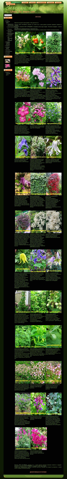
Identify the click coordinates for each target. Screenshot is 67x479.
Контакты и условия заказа (34, 475)
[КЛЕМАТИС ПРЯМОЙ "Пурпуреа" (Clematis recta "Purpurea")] (23, 233)
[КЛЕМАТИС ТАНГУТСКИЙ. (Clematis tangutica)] (23, 272)
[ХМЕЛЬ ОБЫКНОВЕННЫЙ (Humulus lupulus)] (23, 313)
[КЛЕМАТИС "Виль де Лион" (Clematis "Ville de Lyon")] (23, 125)
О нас (8, 2)
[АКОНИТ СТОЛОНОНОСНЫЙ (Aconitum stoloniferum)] (54, 272)
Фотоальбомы (11, 4)
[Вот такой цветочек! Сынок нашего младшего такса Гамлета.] (7, 63)
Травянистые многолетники (11, 25)
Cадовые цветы (16, 2)
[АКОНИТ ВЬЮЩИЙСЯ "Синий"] (38, 272)
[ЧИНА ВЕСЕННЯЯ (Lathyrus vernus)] (23, 415)
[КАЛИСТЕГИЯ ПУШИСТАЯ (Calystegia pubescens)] (38, 89)
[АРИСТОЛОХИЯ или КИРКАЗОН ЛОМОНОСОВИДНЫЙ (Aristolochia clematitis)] (23, 348)
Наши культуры (27, 475)
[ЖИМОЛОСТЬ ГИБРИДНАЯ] (54, 54)
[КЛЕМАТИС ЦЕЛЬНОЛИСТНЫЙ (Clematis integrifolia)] (54, 125)
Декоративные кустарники (11, 34)
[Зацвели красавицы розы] (7, 67)
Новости (32, 2)
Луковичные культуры (10, 31)
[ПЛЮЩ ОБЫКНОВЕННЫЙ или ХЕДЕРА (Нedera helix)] (54, 415)
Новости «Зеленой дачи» (8, 73)
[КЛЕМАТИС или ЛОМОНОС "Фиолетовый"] (54, 89)
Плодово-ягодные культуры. (8, 43)
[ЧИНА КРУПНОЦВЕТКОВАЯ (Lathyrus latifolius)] (23, 450)
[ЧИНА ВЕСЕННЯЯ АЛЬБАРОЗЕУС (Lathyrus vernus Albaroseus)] (23, 383)
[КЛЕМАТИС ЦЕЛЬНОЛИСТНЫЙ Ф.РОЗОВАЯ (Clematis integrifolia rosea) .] (23, 195)
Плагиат (7, 54)
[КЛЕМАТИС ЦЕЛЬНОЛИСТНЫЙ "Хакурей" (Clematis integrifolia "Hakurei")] (38, 158)
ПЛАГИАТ (58, 2)
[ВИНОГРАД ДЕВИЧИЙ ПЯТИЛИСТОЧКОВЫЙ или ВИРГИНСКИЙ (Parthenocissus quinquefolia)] (38, 195)
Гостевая (25, 2)
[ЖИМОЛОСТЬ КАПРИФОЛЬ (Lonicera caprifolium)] (23, 54)
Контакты (50, 2)
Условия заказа (41, 2)
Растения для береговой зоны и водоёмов (10, 38)
